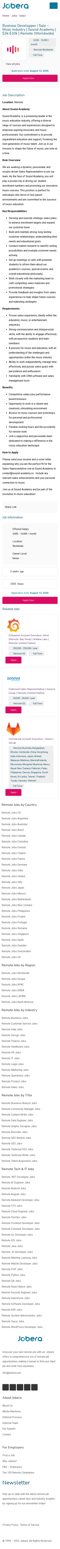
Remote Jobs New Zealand (17, 905)
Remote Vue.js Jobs (13, 1321)
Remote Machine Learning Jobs (19, 1257)
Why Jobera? (9, 1461)
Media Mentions (11, 1411)
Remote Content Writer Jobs (17, 1114)
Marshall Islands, (38, 760)
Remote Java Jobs (12, 1246)
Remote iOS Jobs (11, 1240)
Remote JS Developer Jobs (17, 1251)
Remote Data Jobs (12, 1029)
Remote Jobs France (13, 858)
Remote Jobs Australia (14, 824)
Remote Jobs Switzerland (16, 951)
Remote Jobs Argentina (15, 818)
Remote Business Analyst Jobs (19, 1103)
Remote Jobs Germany (14, 864)
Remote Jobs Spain (13, 939)
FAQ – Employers (12, 1466)
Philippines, (16, 772)
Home (5, 15)
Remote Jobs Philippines (16, 910)
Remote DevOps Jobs (14, 1217)
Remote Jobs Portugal (14, 922)
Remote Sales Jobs (13, 1087)
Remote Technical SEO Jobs (17, 1149)
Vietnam (32, 780)
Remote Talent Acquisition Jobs (19, 1160)
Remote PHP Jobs (12, 1269)
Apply (13, 660)
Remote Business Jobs (15, 1017)
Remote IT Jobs (11, 1058)
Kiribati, (38, 756)
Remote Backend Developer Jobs (20, 1200)
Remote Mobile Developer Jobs (20, 1263)
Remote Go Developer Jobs (17, 1234)
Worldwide (47, 49)
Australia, (27, 748)
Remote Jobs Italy (12, 882)
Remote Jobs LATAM (13, 996)
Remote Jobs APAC (13, 984)
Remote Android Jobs (14, 1188)
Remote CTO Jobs (12, 1205)
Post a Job (8, 1455)
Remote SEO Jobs (12, 1143)
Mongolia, (27, 764)
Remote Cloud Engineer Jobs (18, 1211)
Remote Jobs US (11, 812)
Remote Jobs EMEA (13, 990)
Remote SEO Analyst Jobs (16, 1137)
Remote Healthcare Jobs (15, 1046)
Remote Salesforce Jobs (16, 1298)
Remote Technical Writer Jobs (18, 1155)
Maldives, (25, 760)
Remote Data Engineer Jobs (17, 1120)
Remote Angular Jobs (14, 1194)
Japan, (30, 756)
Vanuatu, (22, 780)
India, (13, 756)
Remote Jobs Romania (14, 928)
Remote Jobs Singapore (15, 934)
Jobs (14, 15)
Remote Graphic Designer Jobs (19, 1126)
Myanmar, (38, 764)
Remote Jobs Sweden (14, 945)
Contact (6, 1434)
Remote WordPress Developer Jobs (22, 1327)
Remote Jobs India (12, 870)
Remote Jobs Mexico (14, 893)
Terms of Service (29, 1524)
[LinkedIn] (13, 1387)
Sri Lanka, (22, 776)
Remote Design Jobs (13, 1035)
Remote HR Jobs (11, 1052)
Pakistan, (36, 768)
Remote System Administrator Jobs (22, 1315)
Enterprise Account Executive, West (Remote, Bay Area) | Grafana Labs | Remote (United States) (29, 639)
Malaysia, (15, 760)
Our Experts (9, 1428)
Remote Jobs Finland (13, 853)
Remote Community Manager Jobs (21, 1109)
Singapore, (36, 772)
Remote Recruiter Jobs (15, 1132)
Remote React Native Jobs (17, 1286)
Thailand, (40, 776)
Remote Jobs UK (11, 957)
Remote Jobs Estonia (14, 847)
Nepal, (14, 768)
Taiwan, (32, 776)
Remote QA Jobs (11, 1280)
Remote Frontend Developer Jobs (21, 1223)
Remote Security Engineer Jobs (19, 1292)
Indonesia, (21, 756)
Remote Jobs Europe (13, 978)
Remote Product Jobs (14, 1081)
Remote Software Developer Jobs (21, 1303)
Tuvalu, (14, 780)
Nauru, (46, 764)
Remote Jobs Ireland (13, 876)
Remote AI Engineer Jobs (16, 1182)
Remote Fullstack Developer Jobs (21, 1228)
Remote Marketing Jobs (15, 1069)
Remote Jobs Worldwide (15, 973)
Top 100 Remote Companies (18, 1472)
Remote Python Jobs (13, 1275)
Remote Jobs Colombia (15, 841)
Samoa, (26, 772)
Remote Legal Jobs (13, 1064)
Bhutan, (14, 752)
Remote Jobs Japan (13, 887)
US (23, 653)
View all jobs (13, 64)
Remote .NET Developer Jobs (18, 1176)
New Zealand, (24, 768)
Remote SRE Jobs (12, 1309)
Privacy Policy (10, 1524)
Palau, (44, 768)
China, (33, 752)
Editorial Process (12, 1417)
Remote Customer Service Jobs (19, 1023)
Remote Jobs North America (17, 1002)
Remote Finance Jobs (14, 1041)
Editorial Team (10, 1423)
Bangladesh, (38, 748)
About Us (7, 1405)
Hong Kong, (42, 752)
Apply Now (28, 78)
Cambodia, (24, 752)
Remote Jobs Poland (13, 916)
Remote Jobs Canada (14, 835)
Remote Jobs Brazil (13, 829)
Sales (22, 15)
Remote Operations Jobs (16, 1075)
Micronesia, (16, 764)
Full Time (37, 55)
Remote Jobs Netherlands (16, 899)
